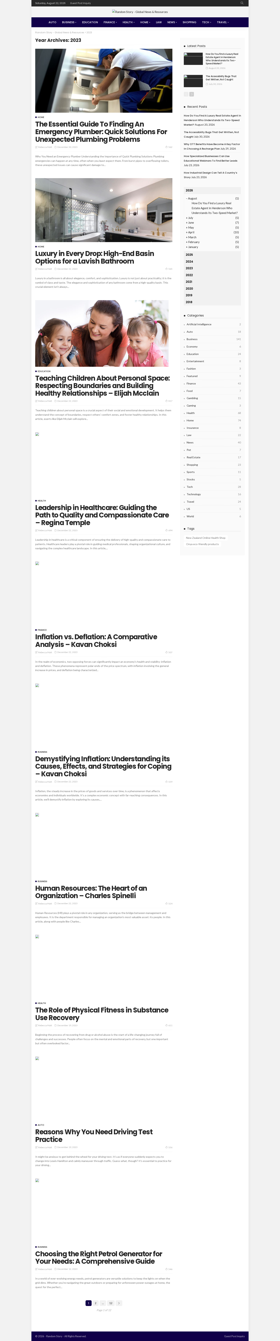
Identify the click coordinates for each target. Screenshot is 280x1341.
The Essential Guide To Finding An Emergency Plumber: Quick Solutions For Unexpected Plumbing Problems (101, 131)
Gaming (214, 405)
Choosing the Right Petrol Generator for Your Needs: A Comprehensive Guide (98, 1257)
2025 (189, 255)
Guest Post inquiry (80, 3)
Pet (214, 449)
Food (214, 390)
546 (170, 1269)
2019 (189, 295)
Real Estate (214, 457)
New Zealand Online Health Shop (206, 537)
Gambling (214, 398)
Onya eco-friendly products (202, 544)
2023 (189, 268)
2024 (189, 262)
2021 (189, 282)
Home (144, 22)
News (171, 22)
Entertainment (214, 361)
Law (159, 22)
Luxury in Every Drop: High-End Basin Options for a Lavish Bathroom (94, 257)
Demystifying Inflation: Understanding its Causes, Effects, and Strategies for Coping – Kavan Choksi (103, 766)
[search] (242, 3)
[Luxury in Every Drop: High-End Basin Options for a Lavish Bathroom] (103, 210)
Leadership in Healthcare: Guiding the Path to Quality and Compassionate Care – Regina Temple (102, 515)
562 (170, 147)
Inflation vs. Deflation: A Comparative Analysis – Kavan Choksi (96, 640)
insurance (214, 427)
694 (170, 530)
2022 (189, 275)
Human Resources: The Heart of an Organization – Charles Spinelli (91, 892)
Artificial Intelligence (214, 324)
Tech (205, 22)
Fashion (214, 368)
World (214, 516)
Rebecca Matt (45, 147)
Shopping (189, 22)
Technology (214, 494)
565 (170, 268)
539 (170, 781)
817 (170, 400)
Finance (109, 22)
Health (128, 22)
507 (170, 652)
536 (170, 1147)
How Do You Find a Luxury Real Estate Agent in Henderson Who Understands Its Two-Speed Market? (222, 58)
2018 (189, 302)
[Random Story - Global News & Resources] (140, 11)
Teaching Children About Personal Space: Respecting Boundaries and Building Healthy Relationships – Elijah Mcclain (102, 385)
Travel (222, 22)
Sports (214, 472)
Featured (214, 376)
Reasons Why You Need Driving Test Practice (93, 1135)
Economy (214, 346)
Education (90, 22)
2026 (189, 190)
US (214, 508)
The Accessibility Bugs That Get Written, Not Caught (221, 78)
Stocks (214, 479)
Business (68, 22)
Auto (52, 22)
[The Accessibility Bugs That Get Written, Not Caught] (193, 81)
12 (110, 1303)
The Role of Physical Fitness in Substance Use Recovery (101, 1014)
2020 (189, 289)
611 (170, 1025)
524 (170, 903)
